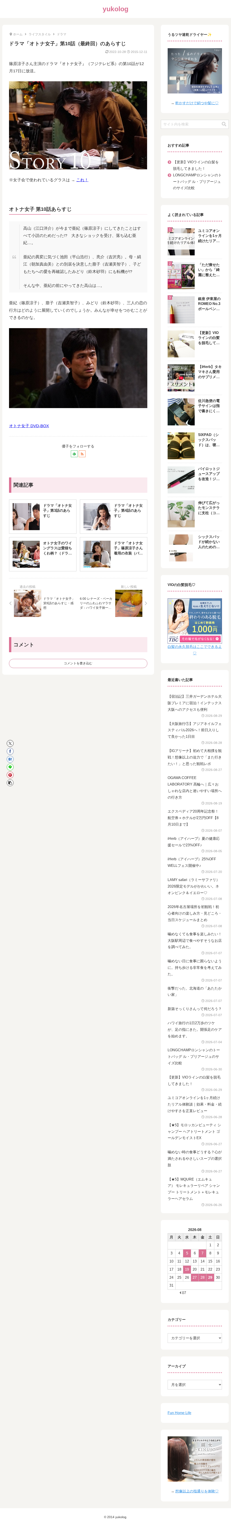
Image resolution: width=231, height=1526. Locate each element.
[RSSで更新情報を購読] (82, 453)
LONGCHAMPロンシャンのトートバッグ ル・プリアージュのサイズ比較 (197, 181)
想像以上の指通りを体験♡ (197, 1491)
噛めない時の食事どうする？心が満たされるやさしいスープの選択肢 (195, 1158)
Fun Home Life (179, 1413)
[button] (10, 782)
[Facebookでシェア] (10, 751)
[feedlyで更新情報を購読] (74, 453)
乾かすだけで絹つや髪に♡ (197, 103)
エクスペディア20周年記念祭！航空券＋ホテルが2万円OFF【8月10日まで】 (193, 817)
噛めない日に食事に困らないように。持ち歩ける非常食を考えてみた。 (195, 967)
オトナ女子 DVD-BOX (29, 426)
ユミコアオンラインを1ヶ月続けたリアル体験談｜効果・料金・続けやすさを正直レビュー (195, 1104)
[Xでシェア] (10, 743)
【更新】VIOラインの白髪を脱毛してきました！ (196, 165)
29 (210, 1277)
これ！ (82, 180)
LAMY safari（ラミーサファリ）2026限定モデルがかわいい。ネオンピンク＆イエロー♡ (194, 886)
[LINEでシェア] (10, 767)
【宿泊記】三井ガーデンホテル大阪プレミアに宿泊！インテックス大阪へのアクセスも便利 (195, 703)
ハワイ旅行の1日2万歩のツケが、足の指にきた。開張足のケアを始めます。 (195, 1029)
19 (187, 1269)
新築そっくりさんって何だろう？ (195, 1009)
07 (184, 1293)
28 (203, 1277)
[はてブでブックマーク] (10, 759)
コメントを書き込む (78, 663)
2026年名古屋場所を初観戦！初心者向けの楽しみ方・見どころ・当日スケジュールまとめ (195, 913)
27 (195, 1277)
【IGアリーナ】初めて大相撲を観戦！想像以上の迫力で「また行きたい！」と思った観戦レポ (195, 757)
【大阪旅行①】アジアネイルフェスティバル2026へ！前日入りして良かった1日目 (195, 730)
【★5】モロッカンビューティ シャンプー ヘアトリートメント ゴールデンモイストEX (194, 1131)
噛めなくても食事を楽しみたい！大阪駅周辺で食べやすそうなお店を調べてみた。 (195, 940)
